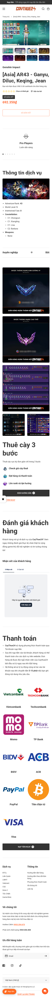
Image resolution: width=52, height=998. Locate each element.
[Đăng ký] (46, 956)
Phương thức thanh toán (37, 882)
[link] (14, 425)
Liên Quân (6, 876)
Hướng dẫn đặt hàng (35, 873)
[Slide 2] (5, 154)
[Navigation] (4, 9)
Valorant (6, 883)
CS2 (4, 887)
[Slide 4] (9, 154)
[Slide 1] (3, 154)
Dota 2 (5, 890)
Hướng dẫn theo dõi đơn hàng (36, 877)
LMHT (5, 880)
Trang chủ (6, 17)
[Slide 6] (14, 154)
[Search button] (43, 8)
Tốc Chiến (6, 894)
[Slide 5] (12, 154)
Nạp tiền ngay (9, 500)
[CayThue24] (26, 9)
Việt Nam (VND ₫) (12, 980)
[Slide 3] (7, 154)
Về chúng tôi (32, 885)
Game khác (7, 897)
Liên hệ (30, 889)
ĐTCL (5, 873)
